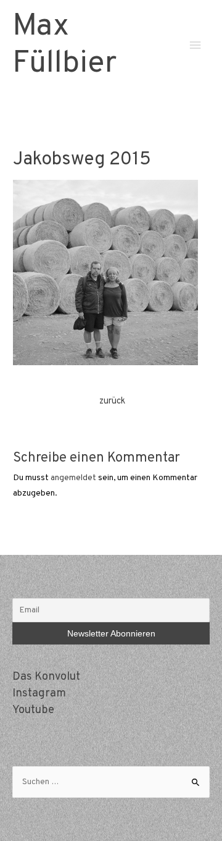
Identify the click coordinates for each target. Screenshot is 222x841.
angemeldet (73, 478)
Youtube (33, 710)
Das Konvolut (46, 677)
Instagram (39, 694)
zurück (112, 401)
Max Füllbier (64, 45)
